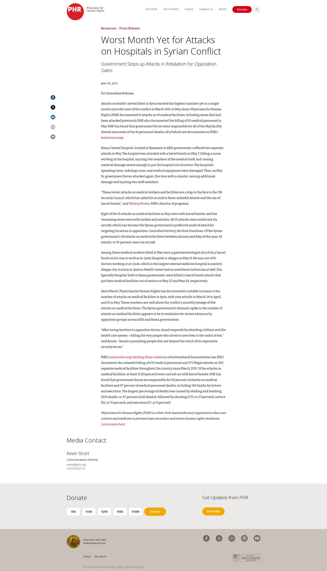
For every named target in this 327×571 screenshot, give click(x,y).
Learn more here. (113, 424)
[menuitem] (206, 538)
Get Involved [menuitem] (171, 9)
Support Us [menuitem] (206, 9)
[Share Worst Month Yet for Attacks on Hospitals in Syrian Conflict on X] (53, 107)
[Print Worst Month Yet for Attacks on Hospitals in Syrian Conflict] (53, 137)
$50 (73, 511)
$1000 (135, 511)
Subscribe (213, 511)
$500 (120, 511)
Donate (242, 9)
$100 (89, 511)
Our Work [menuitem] (151, 9)
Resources (108, 28)
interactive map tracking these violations (138, 357)
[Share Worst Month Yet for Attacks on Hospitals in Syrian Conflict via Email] (53, 127)
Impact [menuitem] (189, 9)
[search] (257, 9)
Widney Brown (139, 203)
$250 (104, 511)
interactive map (112, 137)
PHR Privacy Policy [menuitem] (134, 567)
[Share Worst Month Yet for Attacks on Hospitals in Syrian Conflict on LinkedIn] (53, 117)
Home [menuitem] (87, 556)
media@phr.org (76, 464)
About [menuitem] (222, 9)
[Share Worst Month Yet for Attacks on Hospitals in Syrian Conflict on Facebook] (53, 97)
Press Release (129, 28)
